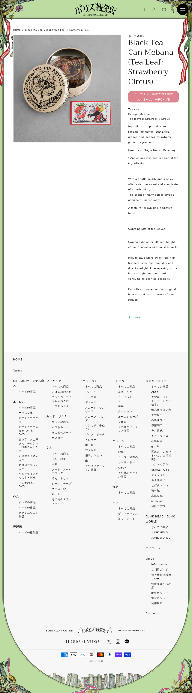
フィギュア (54, 380)
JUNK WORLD (161, 537)
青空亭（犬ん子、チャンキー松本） (161, 401)
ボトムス (90, 402)
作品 (16, 496)
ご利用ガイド (159, 569)
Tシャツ (90, 391)
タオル (122, 421)
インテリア (120, 380)
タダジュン (158, 474)
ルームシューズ (128, 416)
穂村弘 (155, 490)
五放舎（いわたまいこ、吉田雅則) (161, 455)
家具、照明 (125, 391)
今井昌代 (157, 430)
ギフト (117, 502)
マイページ (153, 548)
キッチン (118, 440)
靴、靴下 (90, 444)
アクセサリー (93, 450)
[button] (144, 9)
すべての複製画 (29, 532)
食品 (115, 486)
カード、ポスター (58, 416)
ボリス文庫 (26, 412)
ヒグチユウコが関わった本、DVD (29, 431)
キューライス (159, 435)
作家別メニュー (156, 380)
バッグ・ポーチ (95, 434)
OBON (122, 467)
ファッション (89, 380)
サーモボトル (126, 462)
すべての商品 (27, 391)
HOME (17, 359)
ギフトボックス (128, 513)
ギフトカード (126, 518)
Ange (154, 391)
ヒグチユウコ (159, 485)
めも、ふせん (60, 478)
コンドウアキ (159, 464)
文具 (49, 447)
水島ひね (157, 495)
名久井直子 (158, 480)
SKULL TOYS (160, 469)
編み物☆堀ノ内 (161, 409)
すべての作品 (27, 507)
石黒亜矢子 (158, 420)
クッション (125, 411)
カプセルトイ (60, 406)
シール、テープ (62, 483)
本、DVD (19, 401)
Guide (150, 558)
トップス (90, 397)
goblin (155, 446)
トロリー (90, 439)
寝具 (121, 406)
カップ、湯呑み (128, 457)
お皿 (121, 451)
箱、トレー (59, 494)
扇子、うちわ (93, 455)
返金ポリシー (159, 597)
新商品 (17, 370)
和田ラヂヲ (158, 506)
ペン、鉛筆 (59, 458)
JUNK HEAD (159, 532)
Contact (151, 613)
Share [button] (137, 317)
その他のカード (62, 432)
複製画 (17, 526)
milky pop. (158, 500)
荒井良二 (157, 415)
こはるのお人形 (62, 391)
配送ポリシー (159, 592)
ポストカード (60, 427)
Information (159, 564)
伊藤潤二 (157, 425)
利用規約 (157, 603)
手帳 (55, 464)
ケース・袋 (59, 488)
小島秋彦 (157, 441)
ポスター (57, 437)
